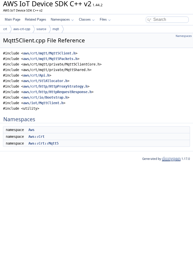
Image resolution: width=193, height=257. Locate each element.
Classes (85, 19)
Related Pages (35, 19)
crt (5, 29)
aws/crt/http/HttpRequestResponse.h (57, 92)
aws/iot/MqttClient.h (43, 103)
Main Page (12, 19)
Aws (31, 130)
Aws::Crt (36, 137)
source (41, 29)
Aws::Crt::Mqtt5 (43, 143)
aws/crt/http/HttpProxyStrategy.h (55, 86)
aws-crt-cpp (21, 29)
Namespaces (60, 19)
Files (103, 19)
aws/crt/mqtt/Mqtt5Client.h (49, 53)
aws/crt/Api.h (36, 75)
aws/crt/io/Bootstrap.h (45, 97)
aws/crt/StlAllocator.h (45, 81)
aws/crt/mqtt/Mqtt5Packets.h (50, 59)
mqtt (56, 29)
